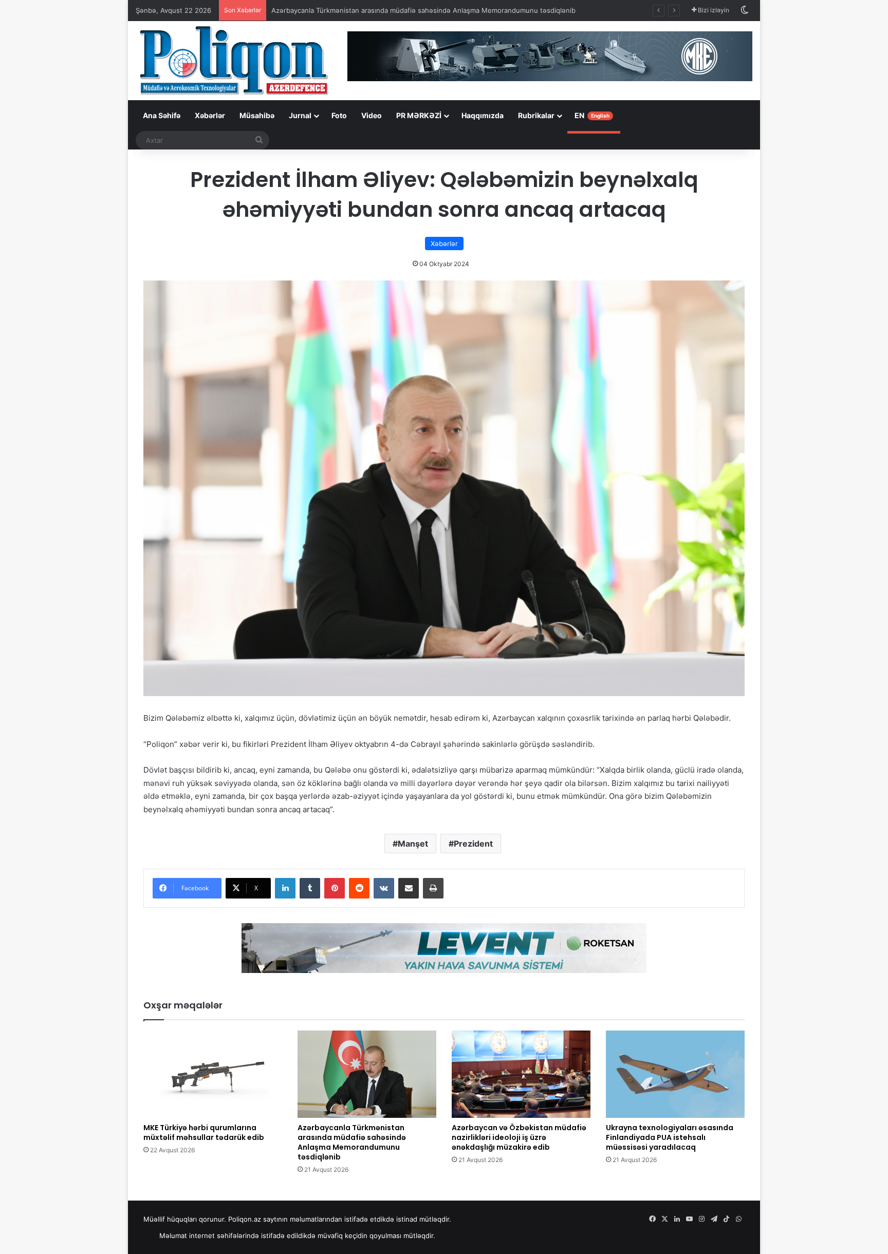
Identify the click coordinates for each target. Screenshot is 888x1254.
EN (592, 115)
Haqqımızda (482, 115)
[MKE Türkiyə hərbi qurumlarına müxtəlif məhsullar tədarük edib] (212, 1074)
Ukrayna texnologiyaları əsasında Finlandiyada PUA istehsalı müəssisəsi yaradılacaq (669, 1137)
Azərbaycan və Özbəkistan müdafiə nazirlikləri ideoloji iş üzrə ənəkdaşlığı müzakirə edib (519, 1137)
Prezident (473, 843)
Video (371, 115)
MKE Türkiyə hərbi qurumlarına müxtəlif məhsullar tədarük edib (203, 1132)
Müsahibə (256, 115)
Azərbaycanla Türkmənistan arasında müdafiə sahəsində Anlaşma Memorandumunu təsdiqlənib (423, 10)
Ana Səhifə (161, 115)
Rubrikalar (536, 115)
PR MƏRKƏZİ (418, 115)
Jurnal (300, 115)
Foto (339, 115)
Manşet (413, 843)
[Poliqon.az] (233, 60)
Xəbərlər (210, 115)
